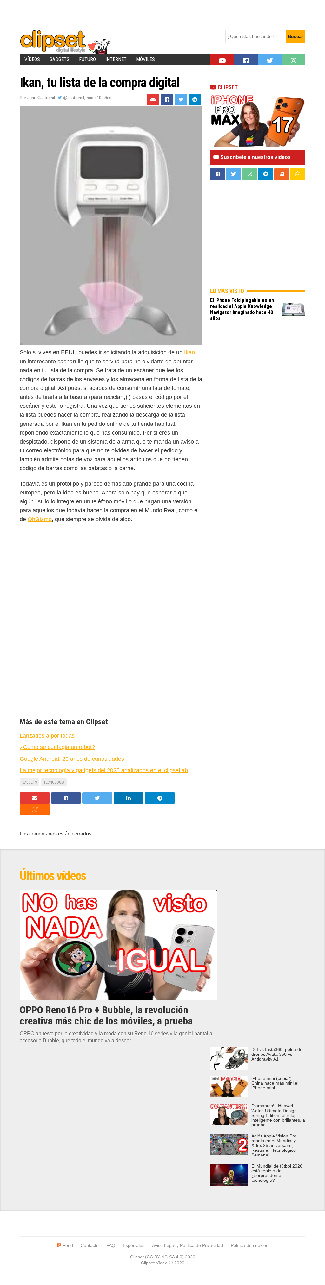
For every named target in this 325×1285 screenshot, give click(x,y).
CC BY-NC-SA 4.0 (164, 1256)
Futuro (87, 59)
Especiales (133, 1245)
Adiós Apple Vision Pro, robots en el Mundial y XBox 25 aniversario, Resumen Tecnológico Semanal (274, 1145)
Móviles (145, 59)
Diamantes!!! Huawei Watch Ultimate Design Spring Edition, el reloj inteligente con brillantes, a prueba (278, 1115)
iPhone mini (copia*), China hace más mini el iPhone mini (274, 1083)
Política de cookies (249, 1245)
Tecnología (53, 782)
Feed (67, 1245)
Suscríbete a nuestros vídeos (255, 157)
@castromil (73, 97)
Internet (116, 59)
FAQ (110, 1245)
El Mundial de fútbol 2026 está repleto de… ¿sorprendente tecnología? (276, 1173)
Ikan (189, 352)
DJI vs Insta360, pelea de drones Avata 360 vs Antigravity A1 (276, 1054)
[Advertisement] (135, 14)
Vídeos (32, 59)
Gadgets (60, 59)
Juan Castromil (41, 97)
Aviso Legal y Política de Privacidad (187, 1245)
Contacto (90, 1245)
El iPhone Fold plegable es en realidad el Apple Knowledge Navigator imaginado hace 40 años (242, 309)
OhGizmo (40, 519)
